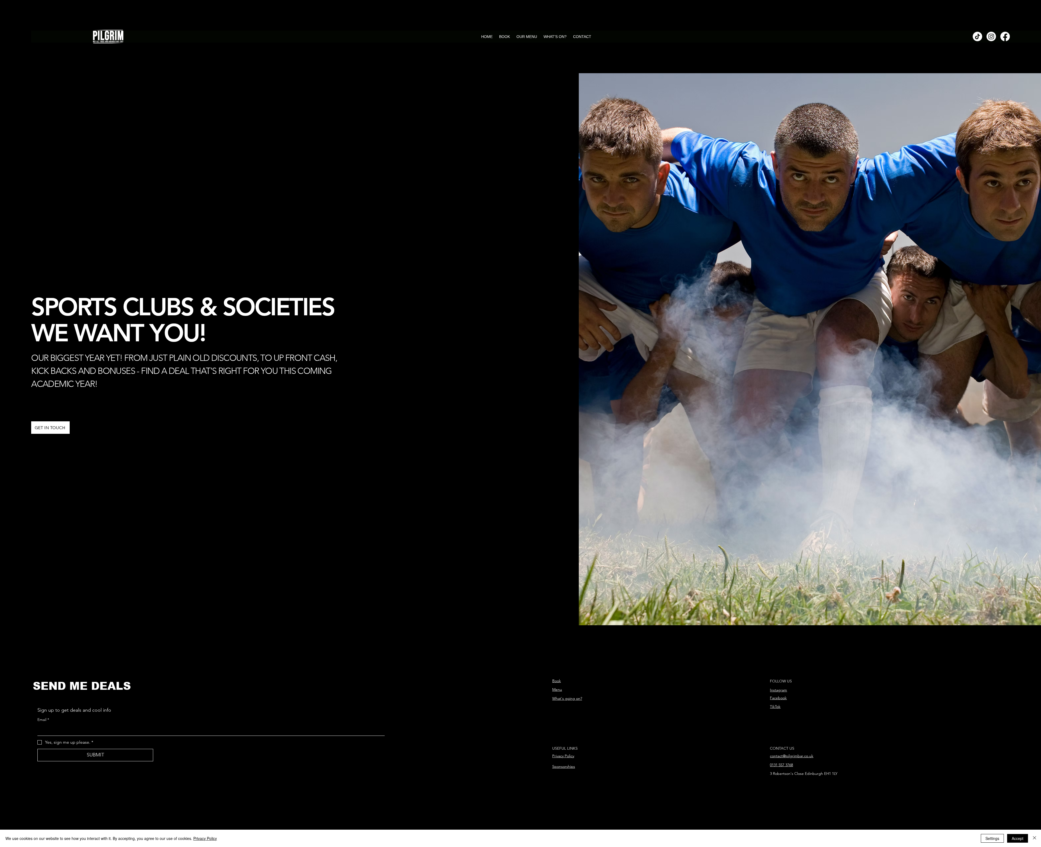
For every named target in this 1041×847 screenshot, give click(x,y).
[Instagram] (991, 36)
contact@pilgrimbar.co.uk (791, 755)
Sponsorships (563, 766)
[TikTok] (977, 36)
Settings (992, 838)
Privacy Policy (563, 755)
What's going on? (567, 698)
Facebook (778, 697)
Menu (557, 689)
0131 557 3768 (781, 764)
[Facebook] (1005, 36)
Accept (1017, 838)
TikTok (775, 706)
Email (43, 719)
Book (556, 680)
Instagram (778, 690)
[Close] (1034, 838)
